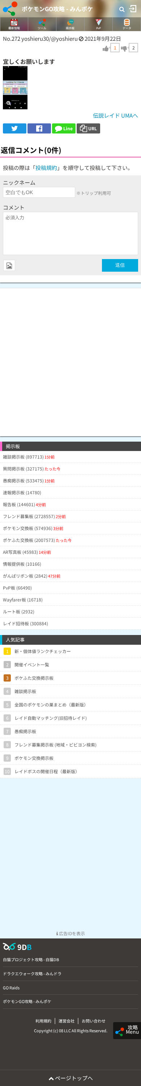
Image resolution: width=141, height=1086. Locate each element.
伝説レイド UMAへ (115, 115)
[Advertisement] (70, 358)
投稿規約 (46, 167)
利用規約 (43, 1021)
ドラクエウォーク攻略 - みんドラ (32, 973)
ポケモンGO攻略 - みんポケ (57, 8)
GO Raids (11, 987)
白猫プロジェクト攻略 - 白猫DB (31, 959)
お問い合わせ (94, 1021)
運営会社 (66, 1021)
